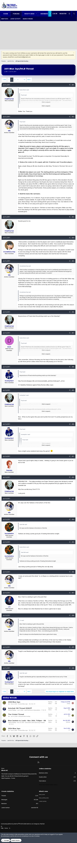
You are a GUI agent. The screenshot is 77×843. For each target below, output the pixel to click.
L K (69, 730)
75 (24, 79)
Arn (9, 704)
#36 (73, 572)
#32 (73, 477)
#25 (73, 261)
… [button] (20, 79)
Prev (5, 79)
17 (34, 704)
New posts (4, 19)
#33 (73, 498)
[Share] (69, 85)
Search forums (28, 19)
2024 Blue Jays (14, 728)
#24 (73, 238)
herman (68, 722)
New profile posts (44, 798)
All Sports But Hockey (24, 716)
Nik (7, 71)
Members (44, 14)
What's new (29, 14)
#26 (73, 312)
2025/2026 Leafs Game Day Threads (35, 722)
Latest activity (15, 19)
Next (28, 79)
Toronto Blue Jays (23, 704)
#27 (73, 333)
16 (32, 704)
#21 (73, 85)
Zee (69, 709)
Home (5, 14)
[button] (36, 14)
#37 (73, 593)
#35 (73, 542)
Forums (16, 14)
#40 (73, 668)
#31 (73, 456)
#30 (73, 424)
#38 (73, 615)
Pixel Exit (42, 824)
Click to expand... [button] (46, 106)
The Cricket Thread (16, 714)
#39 (73, 647)
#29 (73, 390)
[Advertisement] (38, 35)
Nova (2, 768)
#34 (73, 519)
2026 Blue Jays (14, 702)
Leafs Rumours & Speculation (32, 710)
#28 (73, 367)
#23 (73, 217)
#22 (73, 117)
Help (2, 828)
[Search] (74, 14)
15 (29, 704)
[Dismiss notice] (73, 53)
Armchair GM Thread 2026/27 (20, 708)
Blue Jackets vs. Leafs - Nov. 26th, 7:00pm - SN (27, 721)
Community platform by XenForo (17, 824)
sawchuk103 (34, 807)
